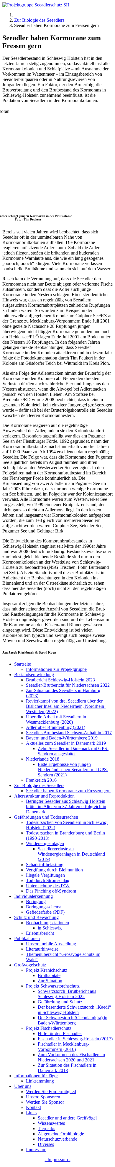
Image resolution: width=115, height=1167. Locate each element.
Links (31, 1112)
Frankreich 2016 (41, 780)
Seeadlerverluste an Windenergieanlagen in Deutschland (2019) (71, 854)
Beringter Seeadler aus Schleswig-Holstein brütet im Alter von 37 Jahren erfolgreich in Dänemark (66, 806)
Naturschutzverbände (57, 1139)
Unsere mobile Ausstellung (51, 943)
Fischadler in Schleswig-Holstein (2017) (75, 1038)
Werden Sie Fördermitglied (51, 1091)
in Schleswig (50, 927)
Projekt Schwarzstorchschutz (53, 985)
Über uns (22, 1086)
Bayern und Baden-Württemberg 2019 (62, 737)
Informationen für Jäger (36, 1075)
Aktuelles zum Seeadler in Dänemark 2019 (66, 743)
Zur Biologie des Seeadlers (39, 785)
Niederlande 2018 (42, 758)
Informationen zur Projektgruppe (56, 669)
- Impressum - (57, 1159)
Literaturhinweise (42, 949)
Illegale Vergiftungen (45, 875)
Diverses (46, 1144)
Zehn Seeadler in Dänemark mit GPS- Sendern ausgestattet (73, 751)
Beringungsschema (43, 906)
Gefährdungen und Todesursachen (46, 817)
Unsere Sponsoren (43, 1096)
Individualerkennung (33, 896)
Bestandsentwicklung (34, 674)
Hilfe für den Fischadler (60, 1033)
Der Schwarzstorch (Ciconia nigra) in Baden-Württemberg (72, 1020)
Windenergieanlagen (45, 843)
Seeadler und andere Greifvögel (67, 1117)
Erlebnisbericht (40, 933)
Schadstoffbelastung (44, 864)
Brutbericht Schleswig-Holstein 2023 (60, 679)
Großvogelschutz (30, 964)
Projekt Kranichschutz (46, 970)
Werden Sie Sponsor (45, 1102)
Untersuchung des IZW (48, 885)
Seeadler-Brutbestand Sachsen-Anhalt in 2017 (69, 732)
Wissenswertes (51, 1123)
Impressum (36, 1149)
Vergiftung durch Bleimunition (54, 869)
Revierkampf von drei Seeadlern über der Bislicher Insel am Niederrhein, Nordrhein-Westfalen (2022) (66, 706)
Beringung (36, 901)
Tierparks (46, 1128)
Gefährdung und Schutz (60, 1001)
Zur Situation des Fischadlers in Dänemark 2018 (67, 1068)
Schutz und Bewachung (36, 917)
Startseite (22, 663)
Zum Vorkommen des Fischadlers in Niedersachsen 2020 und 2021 (71, 1057)
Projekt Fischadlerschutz (48, 1028)
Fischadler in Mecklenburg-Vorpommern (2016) (63, 1047)
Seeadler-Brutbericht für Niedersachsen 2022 (68, 685)
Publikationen (27, 938)
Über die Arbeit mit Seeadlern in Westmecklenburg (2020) (56, 719)
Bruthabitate (49, 975)
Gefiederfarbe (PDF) (45, 912)
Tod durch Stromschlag (47, 880)
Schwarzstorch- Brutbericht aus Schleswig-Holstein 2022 (67, 994)
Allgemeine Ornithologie (61, 1133)
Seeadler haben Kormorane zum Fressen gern (68, 790)
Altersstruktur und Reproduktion (44, 795)
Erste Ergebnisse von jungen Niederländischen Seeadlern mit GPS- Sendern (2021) (73, 769)
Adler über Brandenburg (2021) (55, 727)
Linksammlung (40, 1080)
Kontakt (33, 1107)
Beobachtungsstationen (47, 922)
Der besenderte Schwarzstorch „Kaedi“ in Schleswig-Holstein (74, 1010)
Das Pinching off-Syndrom (51, 890)
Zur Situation (50, 980)
